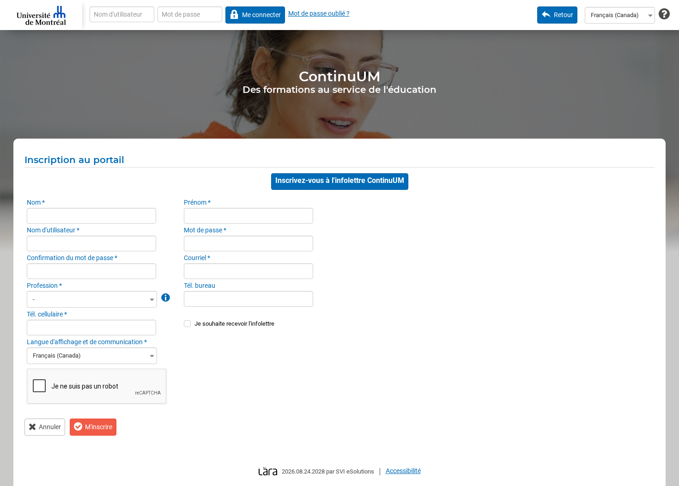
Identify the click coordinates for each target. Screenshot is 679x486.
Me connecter (261, 14)
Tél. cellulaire (47, 314)
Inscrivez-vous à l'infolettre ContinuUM (339, 180)
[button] (165, 297)
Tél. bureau (199, 285)
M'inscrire (98, 427)
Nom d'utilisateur (53, 230)
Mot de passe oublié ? (319, 13)
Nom (36, 202)
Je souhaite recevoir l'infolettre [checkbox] (234, 323)
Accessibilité (403, 470)
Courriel (197, 257)
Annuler (50, 427)
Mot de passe (205, 230)
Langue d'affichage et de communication (87, 342)
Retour (563, 14)
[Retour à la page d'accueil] (41, 15)
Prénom (197, 202)
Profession (44, 285)
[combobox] (620, 15)
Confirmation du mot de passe (72, 257)
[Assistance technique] (664, 14)
